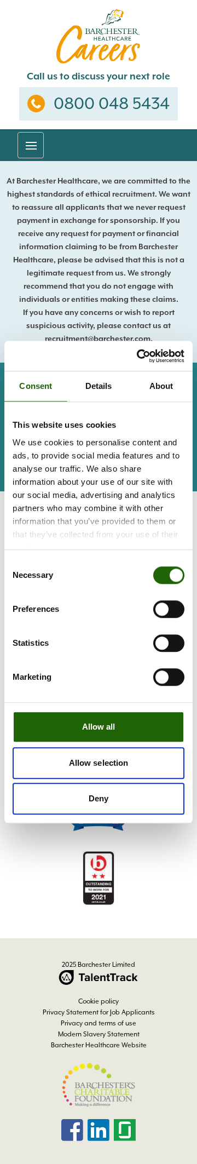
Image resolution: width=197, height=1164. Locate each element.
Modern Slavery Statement (99, 1034)
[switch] (168, 609)
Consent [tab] (35, 386)
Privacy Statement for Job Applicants (99, 1012)
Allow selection (99, 762)
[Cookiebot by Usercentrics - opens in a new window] (139, 356)
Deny (98, 798)
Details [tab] (98, 386)
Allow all (98, 726)
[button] (31, 145)
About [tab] (161, 386)
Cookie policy (98, 1001)
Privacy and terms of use (98, 1023)
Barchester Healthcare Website (99, 1045)
